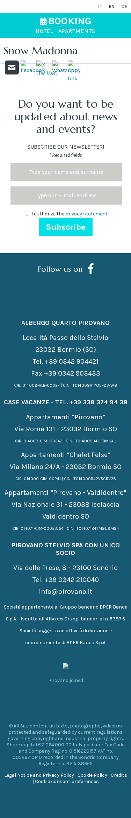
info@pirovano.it (65, 592)
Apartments (76, 31)
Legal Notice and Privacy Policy (39, 775)
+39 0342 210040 (71, 580)
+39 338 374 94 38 (99, 402)
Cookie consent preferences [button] (67, 781)
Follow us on (60, 268)
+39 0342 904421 (72, 361)
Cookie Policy (92, 775)
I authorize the (69, 214)
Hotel (44, 31)
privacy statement (86, 214)
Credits (119, 775)
